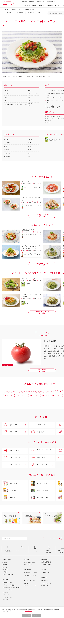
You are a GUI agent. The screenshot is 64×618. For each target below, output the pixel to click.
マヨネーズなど (14, 483)
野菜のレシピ (14, 425)
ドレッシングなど (42, 483)
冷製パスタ (15, 391)
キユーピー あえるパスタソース (50, 395)
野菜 (60, 391)
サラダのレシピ (14, 450)
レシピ (35, 551)
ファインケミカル (51, 1)
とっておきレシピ (26, 5)
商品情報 (34, 5)
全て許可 (36, 615)
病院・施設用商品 (40, 1)
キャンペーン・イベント (22, 551)
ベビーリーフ (21, 395)
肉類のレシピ (14, 432)
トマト (6, 93)
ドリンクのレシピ (42, 464)
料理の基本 (31, 13)
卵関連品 (12, 497)
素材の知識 (20, 13)
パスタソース (33, 395)
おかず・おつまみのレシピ (44, 451)
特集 (41, 13)
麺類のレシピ (41, 457)
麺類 (7, 391)
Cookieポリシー (28, 611)
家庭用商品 (24, 1)
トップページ (5, 9)
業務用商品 (31, 1)
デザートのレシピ (15, 464)
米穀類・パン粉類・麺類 (29, 391)
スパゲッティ (50, 391)
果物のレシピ (41, 425)
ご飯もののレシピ (15, 457)
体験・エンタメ (41, 5)
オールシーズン (9, 395)
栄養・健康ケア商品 (42, 497)
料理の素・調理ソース (43, 490)
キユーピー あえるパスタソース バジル (16, 104)
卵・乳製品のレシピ (42, 432)
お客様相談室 (50, 5)
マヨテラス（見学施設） (49, 551)
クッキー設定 (26, 615)
